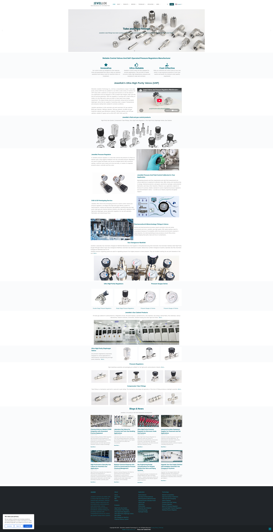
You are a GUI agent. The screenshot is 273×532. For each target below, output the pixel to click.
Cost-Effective (167, 68)
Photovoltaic (141, 506)
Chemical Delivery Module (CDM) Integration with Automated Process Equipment (101, 431)
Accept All (27, 526)
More (157, 4)
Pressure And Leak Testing (169, 502)
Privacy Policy (154, 527)
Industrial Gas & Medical (144, 508)
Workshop (117, 496)
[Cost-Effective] (167, 64)
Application (150, 4)
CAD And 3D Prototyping (169, 498)
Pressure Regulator (167, 504)
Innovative (106, 68)
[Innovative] (106, 64)
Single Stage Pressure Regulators (125, 308)
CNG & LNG (141, 502)
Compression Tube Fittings (121, 510)
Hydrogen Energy (143, 511)
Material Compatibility (168, 495)
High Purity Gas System (120, 508)
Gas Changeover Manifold (137, 242)
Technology (141, 4)
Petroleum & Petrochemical (145, 496)
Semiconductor (142, 495)
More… (95, 253)
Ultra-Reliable (136, 68)
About (118, 4)
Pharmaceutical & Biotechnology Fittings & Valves (151, 224)
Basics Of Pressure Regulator (170, 506)
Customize (9, 526)
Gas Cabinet (117, 515)
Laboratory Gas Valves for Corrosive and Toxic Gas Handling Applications (124, 431)
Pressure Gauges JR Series (171, 308)
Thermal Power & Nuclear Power (147, 500)
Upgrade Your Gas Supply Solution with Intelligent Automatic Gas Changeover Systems (171, 466)
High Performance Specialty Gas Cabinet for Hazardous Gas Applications (101, 466)
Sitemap (161, 527)
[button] (2, 31)
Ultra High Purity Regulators (113, 284)
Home (114, 4)
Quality (116, 500)
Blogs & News (136, 408)
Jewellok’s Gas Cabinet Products (136, 312)
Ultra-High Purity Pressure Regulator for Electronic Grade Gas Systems (147, 431)
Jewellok (101, 154)
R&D (115, 498)
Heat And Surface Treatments (170, 496)
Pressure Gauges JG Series (148, 308)
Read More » (93, 446)
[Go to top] (270, 529)
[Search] (167, 4)
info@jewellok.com (128, 529)
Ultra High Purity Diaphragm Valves (124, 513)
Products (125, 4)
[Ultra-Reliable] (136, 64)
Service (101, 200)
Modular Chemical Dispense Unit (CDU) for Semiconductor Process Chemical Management (124, 466)
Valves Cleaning (166, 500)
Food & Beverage (142, 510)
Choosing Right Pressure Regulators (171, 508)
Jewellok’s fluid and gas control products (136, 117)
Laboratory (141, 504)
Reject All (18, 526)
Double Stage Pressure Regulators (102, 308)
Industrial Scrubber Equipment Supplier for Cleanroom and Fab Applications (171, 431)
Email (172, 4)
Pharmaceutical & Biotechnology (147, 498)
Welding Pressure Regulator (169, 510)
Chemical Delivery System (121, 519)
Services (133, 4)
